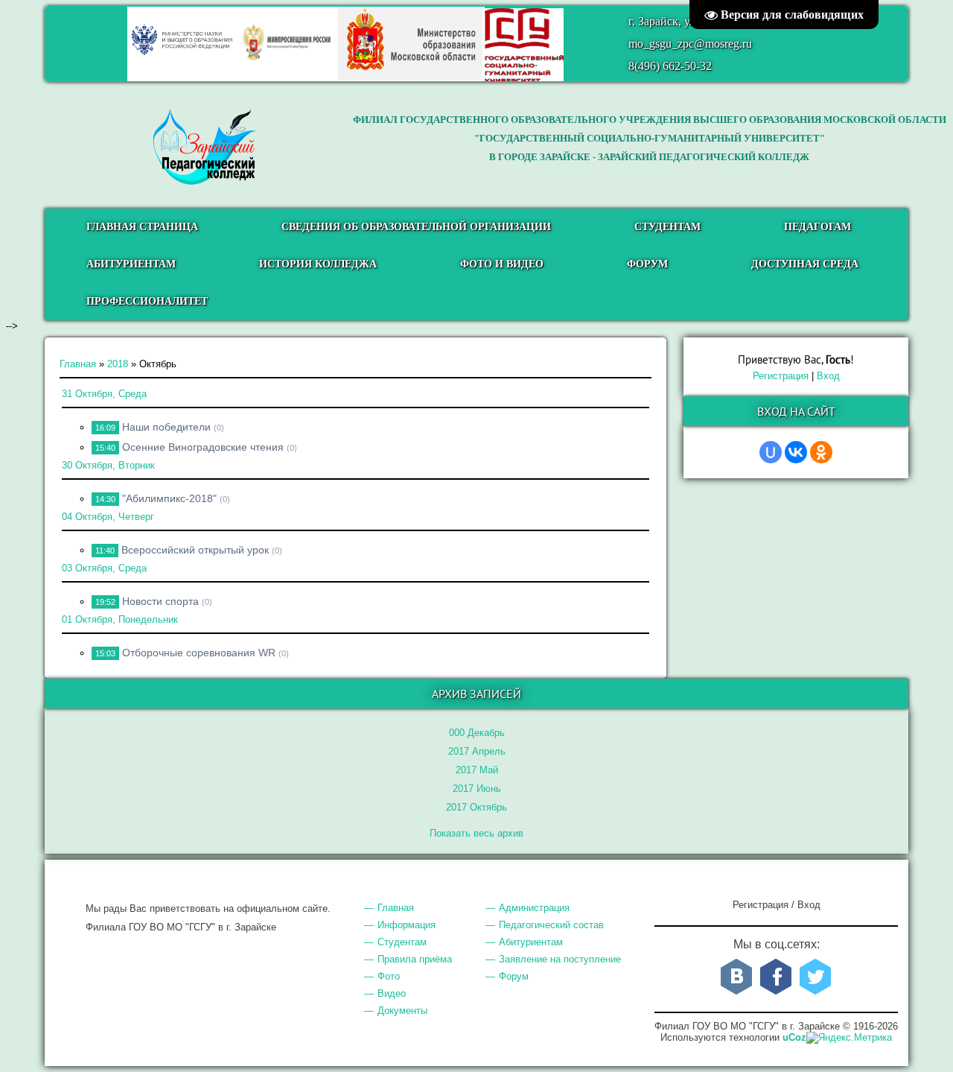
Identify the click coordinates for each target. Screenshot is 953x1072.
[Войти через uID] (770, 452)
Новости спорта (160, 601)
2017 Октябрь (476, 807)
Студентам (402, 942)
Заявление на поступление (560, 959)
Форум (514, 976)
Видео (391, 993)
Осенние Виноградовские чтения (203, 447)
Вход (828, 375)
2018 (117, 364)
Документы (402, 1010)
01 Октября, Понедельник (120, 619)
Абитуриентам (531, 942)
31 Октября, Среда (104, 393)
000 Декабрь (477, 732)
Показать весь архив (476, 833)
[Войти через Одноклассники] (821, 452)
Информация (406, 924)
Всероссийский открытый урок (195, 550)
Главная (78, 364)
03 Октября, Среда (104, 568)
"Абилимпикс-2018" (169, 498)
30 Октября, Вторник (108, 465)
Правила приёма (414, 959)
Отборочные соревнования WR (198, 653)
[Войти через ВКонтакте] (796, 452)
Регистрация (781, 375)
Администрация (534, 907)
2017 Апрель (477, 751)
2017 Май (477, 770)
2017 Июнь (477, 788)
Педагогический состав (551, 924)
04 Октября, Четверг (108, 516)
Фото (388, 976)
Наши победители (166, 427)
